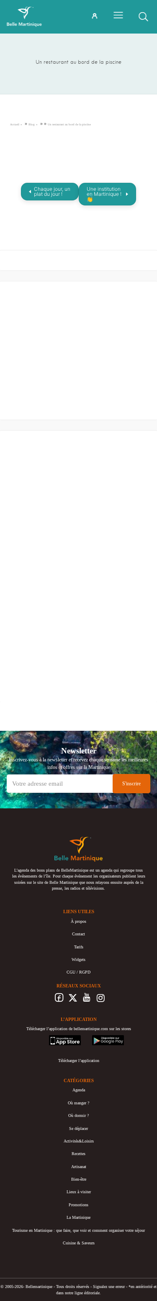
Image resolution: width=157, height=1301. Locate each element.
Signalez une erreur (109, 1286)
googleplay (101, 1038)
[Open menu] (118, 15)
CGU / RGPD (78, 972)
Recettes (78, 1153)
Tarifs (78, 947)
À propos (78, 921)
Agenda (78, 1090)
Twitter (73, 999)
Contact (78, 934)
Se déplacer (78, 1128)
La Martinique (78, 1217)
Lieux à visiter (79, 1191)
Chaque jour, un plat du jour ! (52, 191)
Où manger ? (78, 1103)
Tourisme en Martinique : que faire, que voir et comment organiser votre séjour (78, 1230)
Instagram (100, 999)
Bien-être (78, 1179)
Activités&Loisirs (79, 1141)
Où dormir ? (78, 1115)
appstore (56, 1038)
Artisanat (78, 1166)
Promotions (78, 1204)
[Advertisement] (73, 352)
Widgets (78, 959)
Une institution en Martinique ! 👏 (104, 194)
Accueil (14, 124)
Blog (31, 124)
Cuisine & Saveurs (79, 1243)
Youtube (87, 999)
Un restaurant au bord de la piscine (69, 124)
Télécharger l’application (78, 1060)
